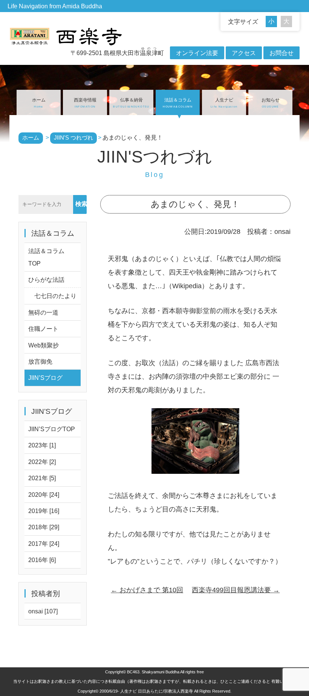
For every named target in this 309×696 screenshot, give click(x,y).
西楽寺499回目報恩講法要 (236, 590)
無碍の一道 (43, 312)
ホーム (39, 102)
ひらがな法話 (46, 279)
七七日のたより (52, 295)
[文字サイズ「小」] (273, 21)
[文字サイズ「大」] (286, 21)
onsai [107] (43, 611)
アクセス (244, 52)
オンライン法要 (197, 52)
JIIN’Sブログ (45, 377)
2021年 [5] (42, 478)
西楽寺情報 (85, 102)
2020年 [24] (43, 494)
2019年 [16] (43, 510)
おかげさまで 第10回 (147, 590)
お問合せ (281, 52)
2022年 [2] (42, 461)
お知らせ (271, 102)
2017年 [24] (43, 543)
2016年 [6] (42, 559)
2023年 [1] (42, 445)
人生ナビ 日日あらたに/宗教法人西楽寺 (156, 691)
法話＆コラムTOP (46, 256)
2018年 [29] (43, 527)
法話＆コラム (178, 102)
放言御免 (40, 361)
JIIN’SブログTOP (51, 429)
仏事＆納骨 (131, 102)
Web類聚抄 (43, 345)
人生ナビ (224, 102)
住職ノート (43, 328)
